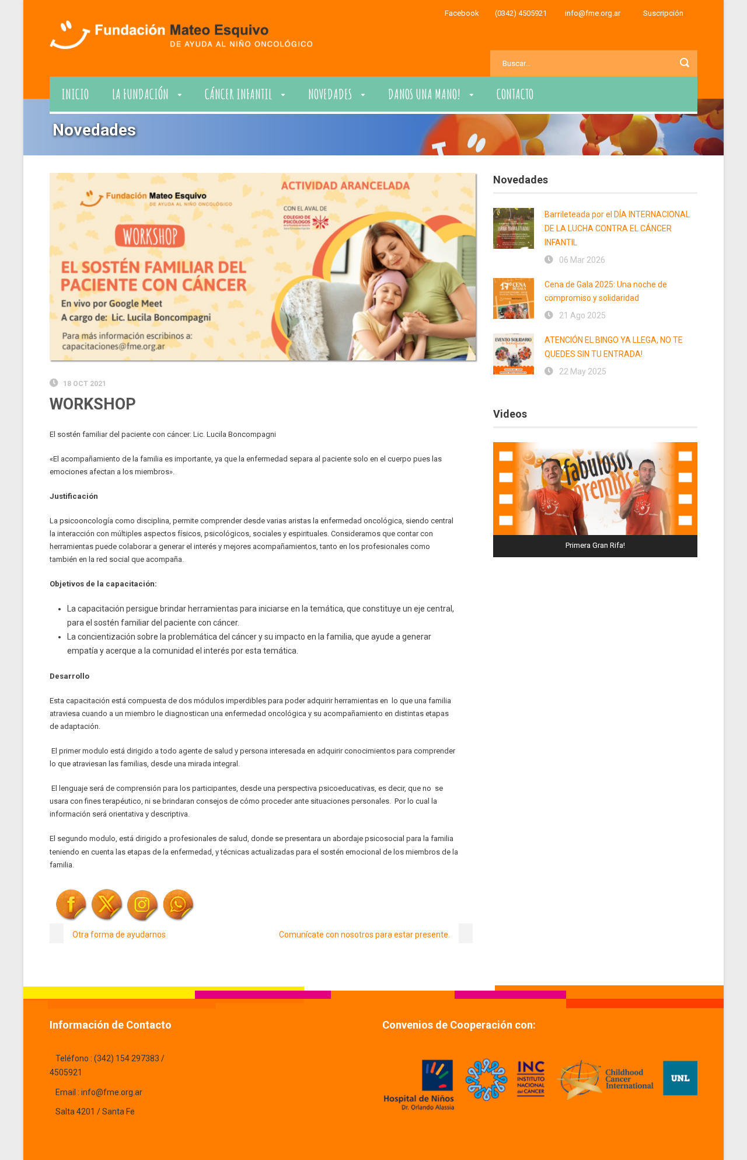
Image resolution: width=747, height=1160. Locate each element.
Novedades (330, 94)
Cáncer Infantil (238, 94)
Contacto (515, 94)
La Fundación (140, 94)
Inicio (75, 94)
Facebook (462, 13)
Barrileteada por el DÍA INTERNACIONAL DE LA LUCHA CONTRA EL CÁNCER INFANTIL (617, 228)
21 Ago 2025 (582, 315)
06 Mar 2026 (582, 260)
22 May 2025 (582, 371)
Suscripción (663, 13)
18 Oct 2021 (84, 384)
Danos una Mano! (424, 94)
